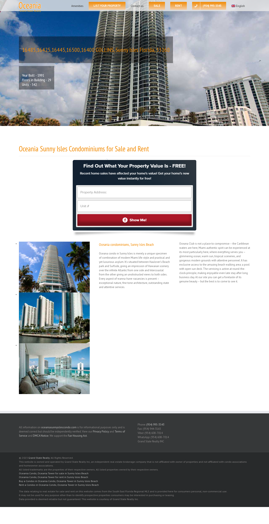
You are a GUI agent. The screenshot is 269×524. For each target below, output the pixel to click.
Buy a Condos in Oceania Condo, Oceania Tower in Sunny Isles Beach (58, 481)
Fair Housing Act (77, 436)
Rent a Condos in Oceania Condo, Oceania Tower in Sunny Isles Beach (59, 484)
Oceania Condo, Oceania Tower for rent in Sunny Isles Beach (53, 477)
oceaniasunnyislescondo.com (58, 427)
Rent (143, 148)
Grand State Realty (39, 457)
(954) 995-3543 (155, 424)
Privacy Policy (101, 431)
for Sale (115, 148)
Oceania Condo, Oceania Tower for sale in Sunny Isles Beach (53, 473)
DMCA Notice (41, 436)
